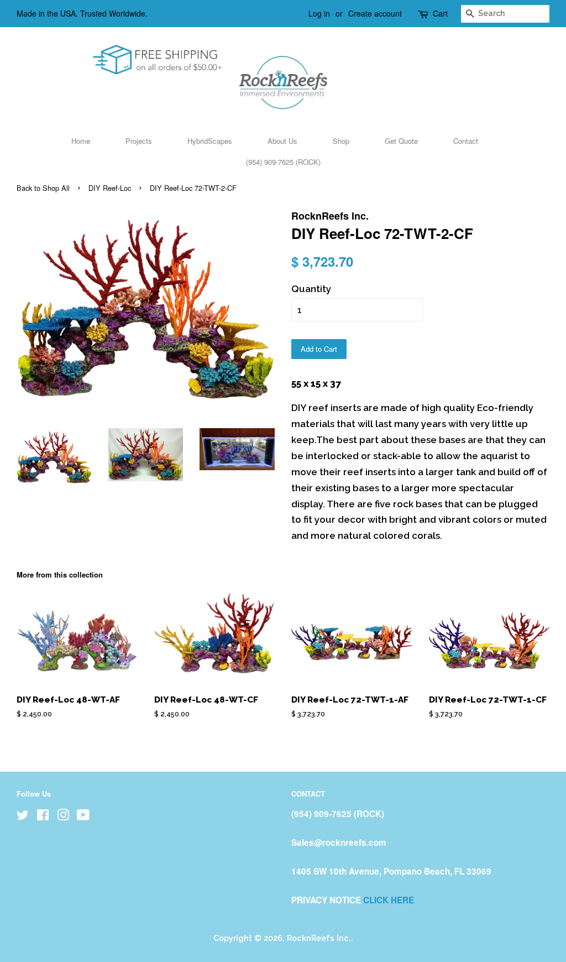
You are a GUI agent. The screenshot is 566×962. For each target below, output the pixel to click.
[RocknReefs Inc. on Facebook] (42, 816)
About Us (282, 141)
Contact (465, 141)
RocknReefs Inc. (319, 938)
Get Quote (401, 141)
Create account (375, 13)
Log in (319, 13)
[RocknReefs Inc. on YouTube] (83, 816)
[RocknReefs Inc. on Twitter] (23, 816)
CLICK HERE (388, 900)
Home (80, 141)
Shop (341, 141)
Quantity (311, 288)
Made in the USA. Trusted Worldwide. (82, 13)
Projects (138, 141)
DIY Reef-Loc (109, 188)
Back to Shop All (43, 188)
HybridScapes (209, 141)
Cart (440, 13)
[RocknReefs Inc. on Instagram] (63, 816)
